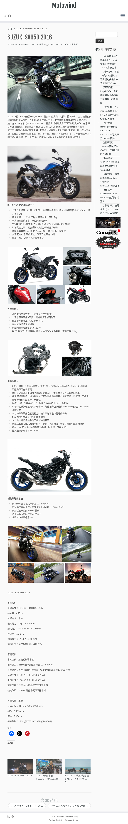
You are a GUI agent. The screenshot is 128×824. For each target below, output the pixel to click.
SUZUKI (18, 28)
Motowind (64, 5)
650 (52, 44)
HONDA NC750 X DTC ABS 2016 (69, 805)
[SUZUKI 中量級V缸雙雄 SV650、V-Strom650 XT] (78, 766)
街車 (66, 44)
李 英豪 (74, 44)
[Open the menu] (123, 15)
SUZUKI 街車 (38, 44)
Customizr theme (71, 820)
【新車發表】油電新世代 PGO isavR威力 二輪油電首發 (109, 209)
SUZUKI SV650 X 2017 (19, 775)
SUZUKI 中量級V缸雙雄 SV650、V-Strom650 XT (77, 778)
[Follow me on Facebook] (10, 16)
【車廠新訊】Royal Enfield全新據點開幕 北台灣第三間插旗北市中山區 (109, 95)
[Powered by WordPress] (77, 816)
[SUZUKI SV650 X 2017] (20, 766)
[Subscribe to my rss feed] (6, 16)
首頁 (9, 28)
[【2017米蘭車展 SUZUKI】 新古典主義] (49, 766)
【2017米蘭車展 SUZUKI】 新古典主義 (47, 777)
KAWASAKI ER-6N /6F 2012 (27, 805)
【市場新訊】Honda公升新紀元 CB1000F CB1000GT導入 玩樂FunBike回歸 (109, 130)
